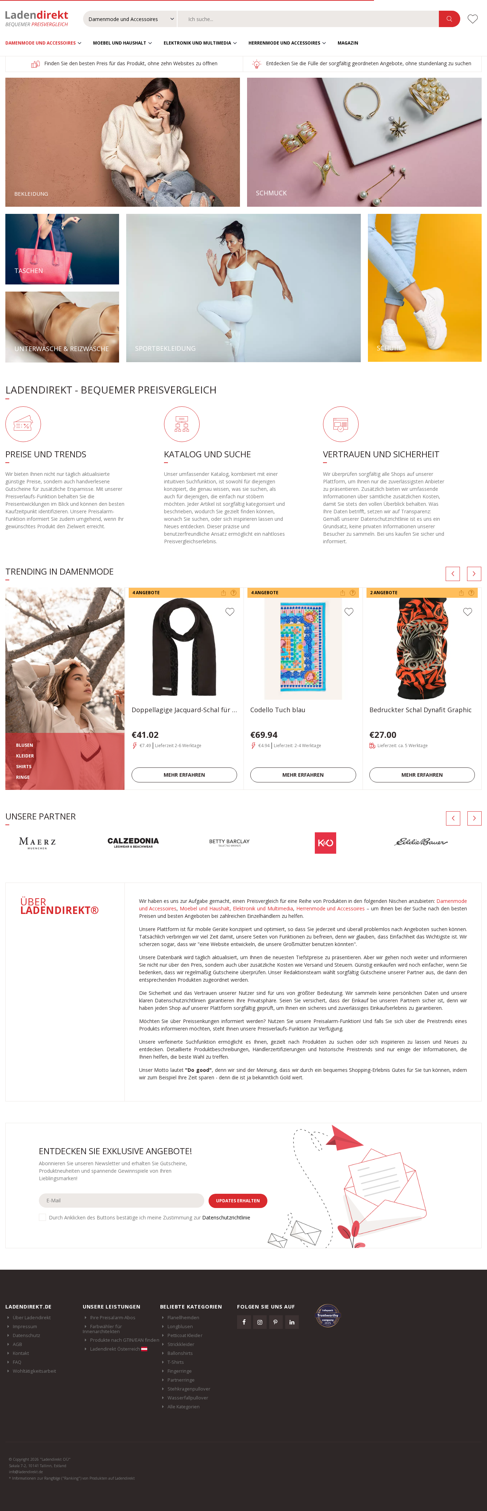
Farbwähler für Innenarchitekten (102, 1329)
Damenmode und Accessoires (40, 43)
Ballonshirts (180, 1353)
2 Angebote (384, 593)
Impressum (25, 1326)
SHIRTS (23, 767)
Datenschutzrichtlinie (226, 1217)
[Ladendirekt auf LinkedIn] (292, 1322)
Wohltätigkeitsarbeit (34, 1371)
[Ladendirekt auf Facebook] (244, 1322)
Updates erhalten (238, 1201)
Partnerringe (181, 1380)
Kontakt (21, 1353)
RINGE (23, 777)
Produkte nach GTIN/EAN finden (124, 1340)
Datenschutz (26, 1335)
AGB (17, 1344)
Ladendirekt (40, 19)
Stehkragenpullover (189, 1389)
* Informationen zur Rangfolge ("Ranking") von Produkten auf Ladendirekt (72, 1478)
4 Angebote (146, 593)
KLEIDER (25, 756)
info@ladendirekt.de (26, 1471)
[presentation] (453, 574)
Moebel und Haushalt (119, 43)
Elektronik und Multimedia (197, 43)
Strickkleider (181, 1344)
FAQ (17, 1362)
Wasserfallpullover (188, 1397)
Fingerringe (180, 1371)
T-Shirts (176, 1362)
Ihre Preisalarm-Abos (112, 1317)
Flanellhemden (184, 1317)
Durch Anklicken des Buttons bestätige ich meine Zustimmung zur (149, 1217)
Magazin (348, 43)
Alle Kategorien (184, 1406)
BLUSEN (24, 745)
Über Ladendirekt (32, 1317)
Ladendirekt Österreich (115, 1349)
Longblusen (180, 1326)
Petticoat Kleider (185, 1335)
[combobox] (308, 19)
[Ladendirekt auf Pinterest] (276, 1322)
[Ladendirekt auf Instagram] (260, 1322)
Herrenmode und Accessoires (284, 43)
